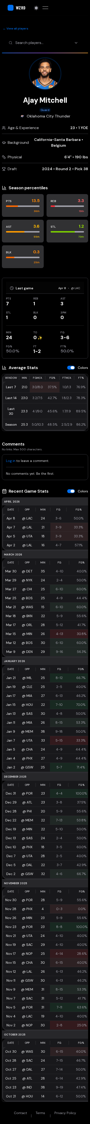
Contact (20, 1113)
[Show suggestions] (77, 43)
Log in (10, 461)
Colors (83, 367)
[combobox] (48, 43)
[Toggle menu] (45, 7)
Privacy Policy (65, 1113)
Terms (40, 1113)
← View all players (15, 28)
